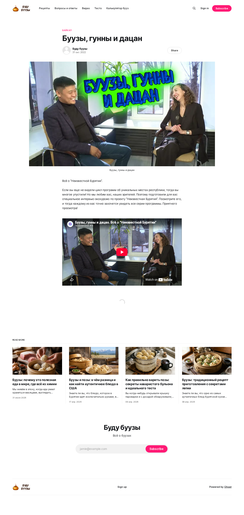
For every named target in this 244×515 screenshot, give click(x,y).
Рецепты (44, 8)
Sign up (122, 486)
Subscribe (222, 8)
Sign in (205, 8)
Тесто (98, 8)
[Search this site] (194, 8)
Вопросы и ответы (66, 8)
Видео (86, 8)
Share (174, 50)
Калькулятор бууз (117, 8)
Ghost (228, 486)
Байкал (67, 30)
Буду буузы (80, 48)
